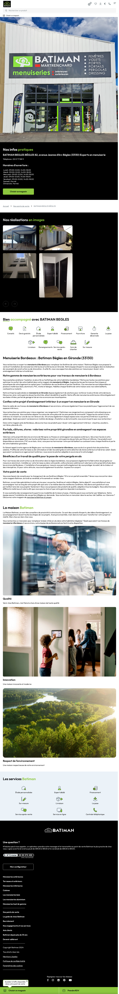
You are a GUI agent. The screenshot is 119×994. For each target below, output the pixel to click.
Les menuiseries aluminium (14, 899)
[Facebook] (47, 980)
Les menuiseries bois (11, 895)
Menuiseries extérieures (13, 877)
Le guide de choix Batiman (14, 916)
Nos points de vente (11, 912)
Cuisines (6, 890)
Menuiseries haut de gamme (14, 904)
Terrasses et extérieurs (12, 881)
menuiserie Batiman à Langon (39, 497)
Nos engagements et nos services (17, 926)
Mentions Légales (10, 957)
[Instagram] (53, 980)
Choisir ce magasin (18, 191)
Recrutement (8, 921)
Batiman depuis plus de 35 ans (15, 935)
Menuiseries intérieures (13, 886)
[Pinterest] (64, 980)
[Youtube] (70, 980)
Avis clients (7, 930)
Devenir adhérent (10, 939)
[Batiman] (7, 4)
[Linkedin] (58, 980)
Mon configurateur (18, 867)
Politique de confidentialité (14, 961)
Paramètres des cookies (13, 966)
